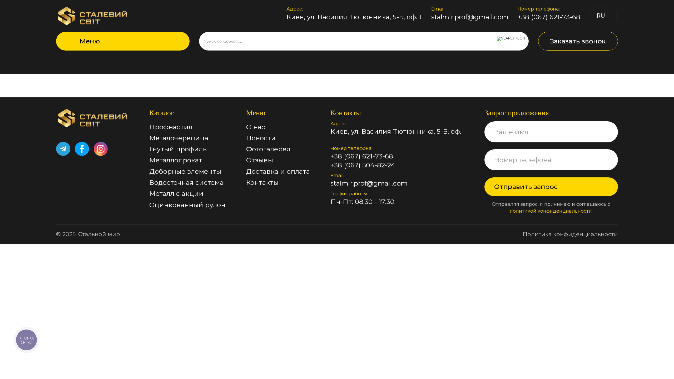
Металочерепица (178, 138)
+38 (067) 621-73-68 (549, 17)
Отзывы (259, 160)
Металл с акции (176, 193)
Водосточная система (186, 182)
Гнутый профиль (178, 149)
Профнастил (170, 127)
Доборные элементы (185, 171)
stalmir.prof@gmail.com (469, 17)
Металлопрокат (175, 160)
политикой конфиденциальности (551, 211)
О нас (255, 127)
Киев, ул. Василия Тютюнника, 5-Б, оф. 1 (354, 17)
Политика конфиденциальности (570, 234)
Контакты (262, 182)
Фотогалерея (268, 149)
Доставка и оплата (278, 171)
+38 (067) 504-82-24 (362, 165)
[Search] (511, 41)
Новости (261, 138)
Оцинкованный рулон (187, 205)
